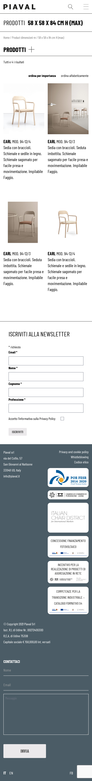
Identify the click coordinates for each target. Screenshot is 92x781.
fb (71, 773)
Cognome (15, 384)
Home (6, 37)
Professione (17, 399)
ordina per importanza (42, 75)
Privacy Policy (47, 418)
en (11, 773)
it (4, 773)
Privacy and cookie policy (74, 452)
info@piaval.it (11, 476)
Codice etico (81, 462)
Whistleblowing (80, 457)
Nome (13, 368)
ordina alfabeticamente (75, 75)
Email (13, 352)
